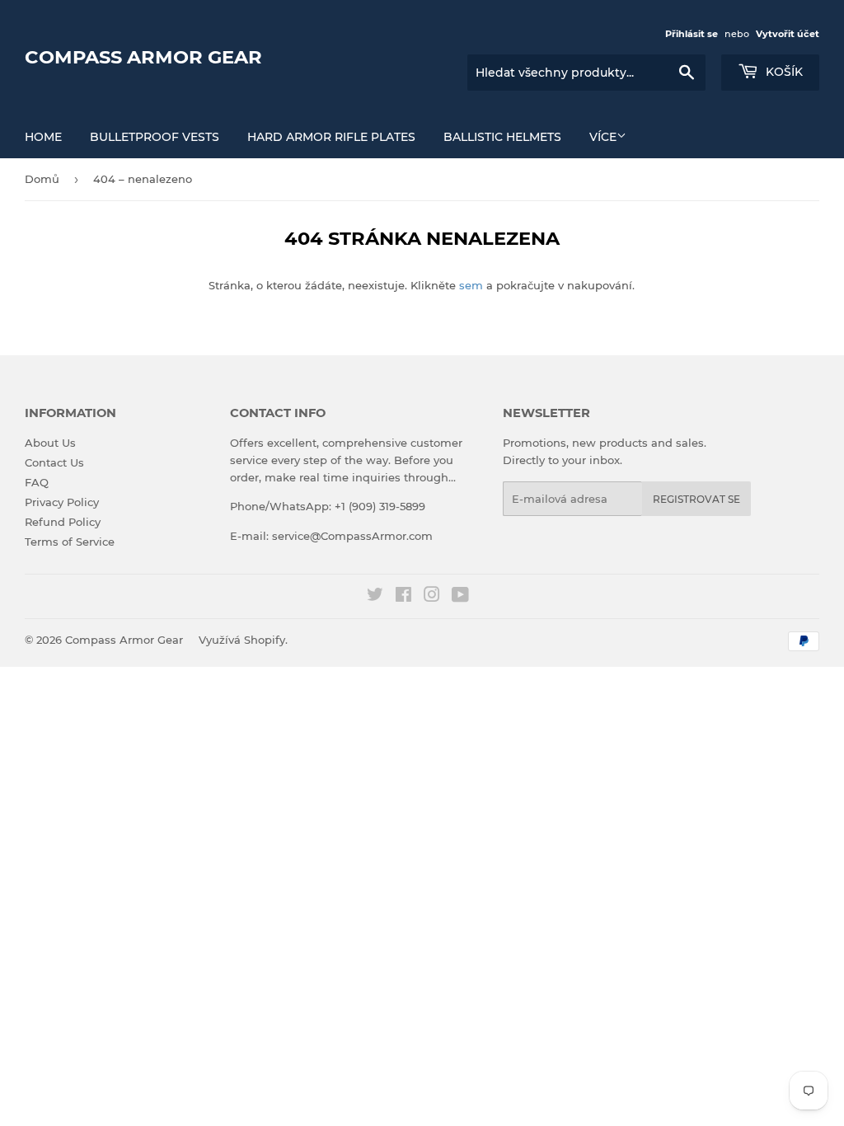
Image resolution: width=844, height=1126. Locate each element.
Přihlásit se (691, 34)
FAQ (37, 482)
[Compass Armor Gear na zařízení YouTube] (460, 596)
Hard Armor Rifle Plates (331, 136)
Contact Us (54, 462)
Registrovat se (696, 499)
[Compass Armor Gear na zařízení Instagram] (432, 596)
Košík (782, 71)
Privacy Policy (62, 502)
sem (471, 285)
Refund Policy (63, 521)
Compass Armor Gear (143, 56)
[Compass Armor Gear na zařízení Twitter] (375, 596)
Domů (42, 178)
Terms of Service (70, 541)
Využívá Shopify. (243, 639)
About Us (50, 442)
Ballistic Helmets (502, 136)
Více (603, 136)
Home (43, 136)
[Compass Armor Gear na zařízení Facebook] (403, 596)
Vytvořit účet (787, 34)
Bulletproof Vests (154, 136)
